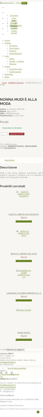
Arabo (14, 21)
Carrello (34, 411)
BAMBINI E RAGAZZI (16, 83)
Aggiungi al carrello (16, 134)
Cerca (23, 413)
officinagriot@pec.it (8, 387)
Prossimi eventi (14, 27)
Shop (11, 34)
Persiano (12, 64)
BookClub (11, 29)
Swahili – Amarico (16, 61)
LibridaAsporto (15, 54)
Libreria (12, 13)
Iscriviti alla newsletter (17, 368)
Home (11, 8)
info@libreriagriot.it (8, 362)
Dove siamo (14, 19)
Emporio (12, 51)
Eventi (11, 24)
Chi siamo (14, 15)
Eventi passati (14, 32)
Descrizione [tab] (9, 160)
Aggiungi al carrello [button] (24, 221)
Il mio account (11, 413)
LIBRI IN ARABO (31, 146)
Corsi (12, 18)
